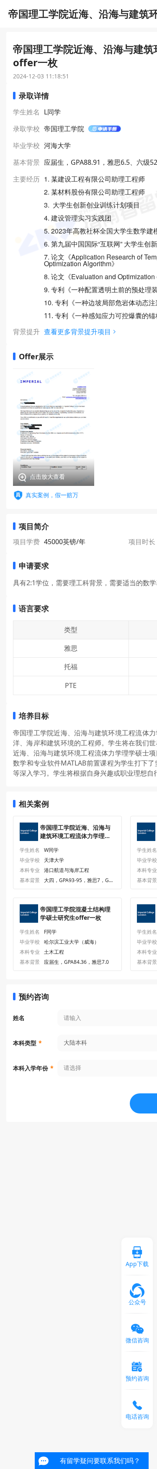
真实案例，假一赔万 (52, 495)
